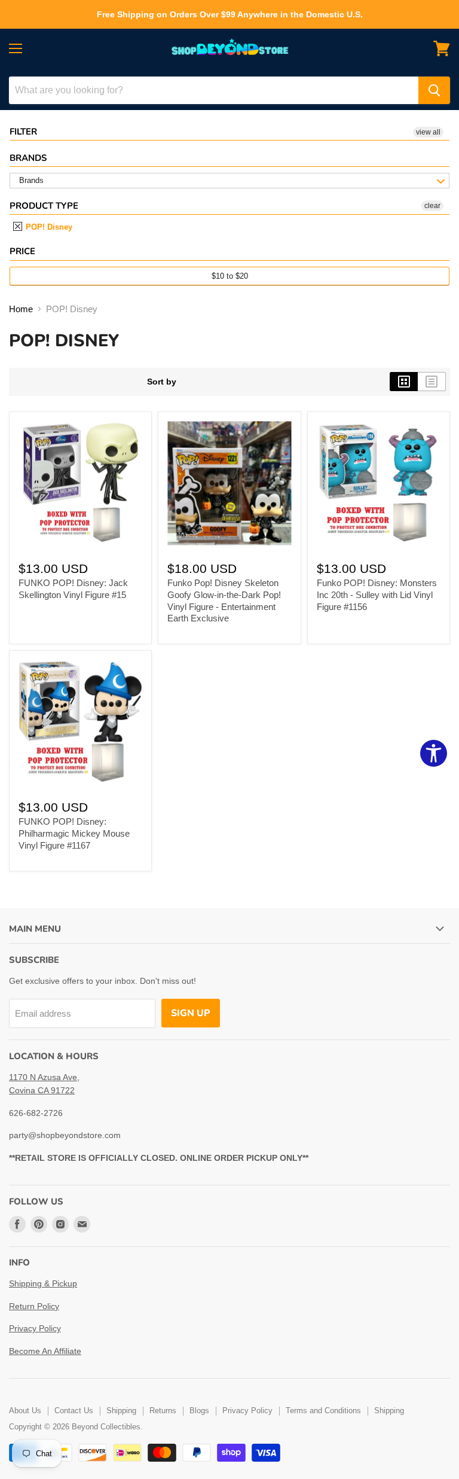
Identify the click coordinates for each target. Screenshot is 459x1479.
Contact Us (73, 1410)
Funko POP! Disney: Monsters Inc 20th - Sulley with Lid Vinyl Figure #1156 (377, 594)
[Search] (434, 90)
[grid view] (404, 381)
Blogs (199, 1410)
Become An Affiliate (45, 1351)
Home (21, 309)
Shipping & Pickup (43, 1283)
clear (432, 206)
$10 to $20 (230, 276)
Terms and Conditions (323, 1410)
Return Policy (34, 1306)
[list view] (432, 381)
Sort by (161, 381)
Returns (162, 1410)
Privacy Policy (35, 1328)
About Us (25, 1410)
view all (428, 132)
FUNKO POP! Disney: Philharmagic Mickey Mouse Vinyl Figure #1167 (74, 833)
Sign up (190, 1013)
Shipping (121, 1410)
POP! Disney (47, 226)
